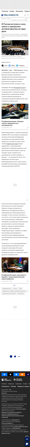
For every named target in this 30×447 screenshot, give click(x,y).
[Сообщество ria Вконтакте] (16, 374)
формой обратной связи (21, 426)
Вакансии (4, 393)
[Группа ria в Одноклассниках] (22, 374)
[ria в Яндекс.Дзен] (10, 374)
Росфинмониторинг (12, 144)
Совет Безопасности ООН (9, 293)
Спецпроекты (5, 386)
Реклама (13, 386)
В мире (25, 383)
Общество (11, 383)
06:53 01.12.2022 (6, 18)
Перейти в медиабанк (17, 56)
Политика (4, 383)
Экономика (21, 293)
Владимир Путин (19, 87)
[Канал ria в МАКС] (4, 374)
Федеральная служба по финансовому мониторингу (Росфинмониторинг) (15, 291)
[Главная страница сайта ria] (9, 15)
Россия (15, 288)
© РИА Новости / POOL (7, 56)
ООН (20, 288)
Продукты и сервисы (23, 386)
